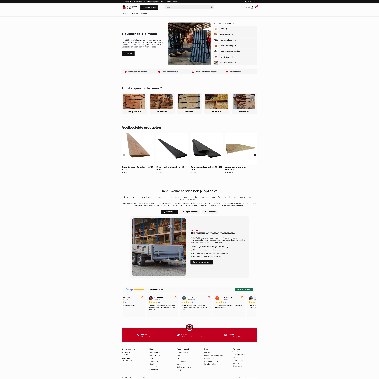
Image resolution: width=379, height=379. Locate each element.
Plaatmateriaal (182, 353)
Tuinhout (153, 367)
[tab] (169, 212)
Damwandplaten (211, 361)
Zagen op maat (238, 360)
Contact (144, 14)
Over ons (125, 14)
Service (135, 14)
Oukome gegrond (184, 367)
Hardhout (153, 364)
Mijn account (237, 366)
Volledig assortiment (150, 7)
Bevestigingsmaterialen (213, 355)
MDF (179, 358)
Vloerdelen (153, 370)
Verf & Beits (208, 353)
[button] (255, 155)
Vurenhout (153, 361)
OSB (178, 355)
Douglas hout (154, 355)
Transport (235, 358)
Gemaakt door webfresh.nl (248, 378)
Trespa (179, 370)
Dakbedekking (210, 358)
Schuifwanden (210, 364)
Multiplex (180, 364)
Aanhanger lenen (238, 355)
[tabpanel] (189, 247)
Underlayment (183, 361)
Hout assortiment (156, 353)
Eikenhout (153, 358)
